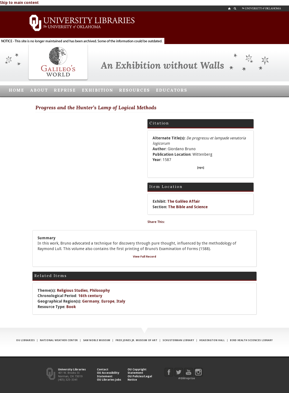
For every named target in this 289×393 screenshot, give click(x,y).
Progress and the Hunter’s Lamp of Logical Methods (95, 107)
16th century (90, 296)
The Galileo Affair (183, 201)
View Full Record (144, 256)
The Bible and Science (188, 207)
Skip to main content (19, 2)
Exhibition (97, 90)
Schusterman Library (178, 340)
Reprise (65, 90)
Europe (107, 301)
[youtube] (188, 372)
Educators (171, 90)
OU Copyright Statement (137, 371)
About (39, 90)
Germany (90, 301)
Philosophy (100, 290)
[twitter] (178, 372)
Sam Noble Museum (96, 340)
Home (16, 90)
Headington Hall (212, 340)
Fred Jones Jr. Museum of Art (136, 340)
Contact (102, 369)
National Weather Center (59, 340)
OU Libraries (25, 340)
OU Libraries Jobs (109, 379)
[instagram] (198, 372)
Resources (134, 90)
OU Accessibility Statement (108, 374)
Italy (120, 301)
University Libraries (72, 369)
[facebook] (168, 372)
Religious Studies (72, 290)
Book (71, 307)
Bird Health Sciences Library (251, 340)
